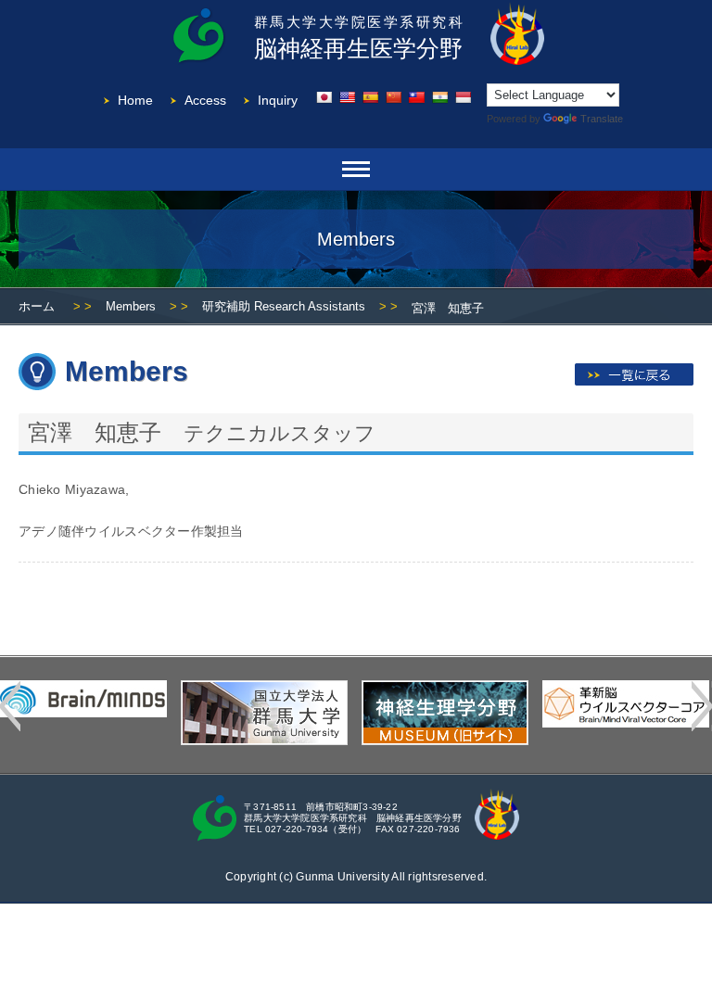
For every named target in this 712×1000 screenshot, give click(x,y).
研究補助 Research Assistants (283, 306)
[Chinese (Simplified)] (393, 97)
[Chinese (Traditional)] (416, 97)
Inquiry (278, 100)
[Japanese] (323, 97)
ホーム (37, 306)
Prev (10, 706)
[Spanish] (370, 97)
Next (702, 706)
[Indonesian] (462, 97)
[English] (346, 97)
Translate (601, 118)
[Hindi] (439, 97)
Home (135, 100)
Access (205, 100)
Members (131, 306)
